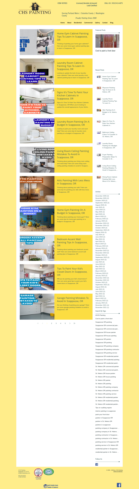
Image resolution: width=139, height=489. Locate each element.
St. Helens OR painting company (106, 387)
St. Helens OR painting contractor (106, 390)
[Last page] (74, 323)
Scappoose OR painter (103, 339)
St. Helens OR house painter (105, 373)
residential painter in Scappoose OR (107, 449)
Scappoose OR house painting (105, 336)
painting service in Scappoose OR (107, 442)
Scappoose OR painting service (106, 353)
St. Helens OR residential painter (106, 397)
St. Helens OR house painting (105, 377)
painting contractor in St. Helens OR (107, 438)
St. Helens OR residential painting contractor (107, 404)
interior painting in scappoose (105, 411)
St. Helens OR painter (102, 380)
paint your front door (102, 414)
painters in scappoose (103, 425)
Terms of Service (118, 471)
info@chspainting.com (24, 473)
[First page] (38, 323)
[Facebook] (119, 485)
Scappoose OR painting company (106, 346)
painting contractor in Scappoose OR (107, 435)
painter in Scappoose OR (104, 418)
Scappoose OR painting (103, 322)
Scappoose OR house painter (105, 332)
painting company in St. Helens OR (107, 431)
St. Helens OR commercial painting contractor (107, 370)
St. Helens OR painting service (105, 394)
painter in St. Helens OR (103, 421)
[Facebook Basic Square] (96, 464)
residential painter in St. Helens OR (107, 452)
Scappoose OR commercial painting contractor (107, 329)
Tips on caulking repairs (103, 407)
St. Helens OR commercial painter (107, 366)
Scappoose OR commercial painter (107, 325)
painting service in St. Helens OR (106, 445)
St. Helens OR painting (103, 383)
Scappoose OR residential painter (107, 356)
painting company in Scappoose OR (107, 428)
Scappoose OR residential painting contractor (107, 363)
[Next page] (70, 323)
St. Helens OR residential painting (107, 401)
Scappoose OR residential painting (107, 359)
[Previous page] (42, 323)
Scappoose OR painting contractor (107, 349)
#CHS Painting (100, 315)
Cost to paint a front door (104, 318)
